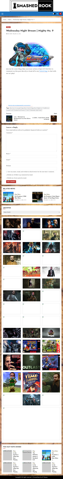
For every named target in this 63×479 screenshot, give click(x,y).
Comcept (18, 108)
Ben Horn (9, 34)
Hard (29, 108)
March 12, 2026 (49, 200)
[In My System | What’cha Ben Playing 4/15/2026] (7, 455)
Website (8, 166)
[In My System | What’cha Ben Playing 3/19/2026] (27, 467)
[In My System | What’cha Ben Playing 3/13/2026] (46, 467)
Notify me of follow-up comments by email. (20, 175)
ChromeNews (36, 477)
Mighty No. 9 (40, 108)
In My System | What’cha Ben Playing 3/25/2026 (17, 469)
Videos (8, 27)
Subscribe (60, 14)
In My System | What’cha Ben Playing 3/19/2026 (36, 469)
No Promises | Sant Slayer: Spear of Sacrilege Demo (52, 197)
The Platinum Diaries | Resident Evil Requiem (35, 457)
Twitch (27, 110)
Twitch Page (43, 71)
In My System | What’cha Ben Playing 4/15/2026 (16, 457)
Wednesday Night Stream (36, 110)
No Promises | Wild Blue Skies (20, 197)
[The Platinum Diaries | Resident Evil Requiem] (27, 455)
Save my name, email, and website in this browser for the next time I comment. (31, 172)
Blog (16, 194)
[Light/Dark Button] (54, 13)
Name (8, 154)
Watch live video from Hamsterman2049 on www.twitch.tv (19, 105)
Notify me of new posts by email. (17, 178)
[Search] (57, 13)
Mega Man (33, 108)
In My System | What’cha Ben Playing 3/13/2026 (55, 469)
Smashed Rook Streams (19, 110)
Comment (9, 133)
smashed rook (10, 110)
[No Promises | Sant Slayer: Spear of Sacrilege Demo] (37, 197)
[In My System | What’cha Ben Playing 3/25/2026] (7, 467)
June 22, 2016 (17, 34)
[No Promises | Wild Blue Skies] (8, 197)
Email (8, 160)
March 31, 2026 (20, 200)
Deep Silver (23, 108)
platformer (46, 108)
